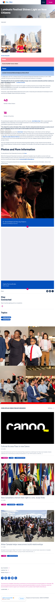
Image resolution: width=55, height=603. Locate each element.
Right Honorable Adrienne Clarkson (11, 136)
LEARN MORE (4, 589)
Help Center (4, 568)
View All (50, 408)
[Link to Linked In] (15, 578)
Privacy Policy (5, 572)
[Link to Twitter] (5, 578)
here (25, 153)
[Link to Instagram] (9, 578)
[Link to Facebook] (2, 578)
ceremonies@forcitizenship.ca (26, 159)
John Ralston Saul (36, 121)
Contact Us (4, 570)
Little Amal (20, 131)
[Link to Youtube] (12, 578)
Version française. (5, 55)
